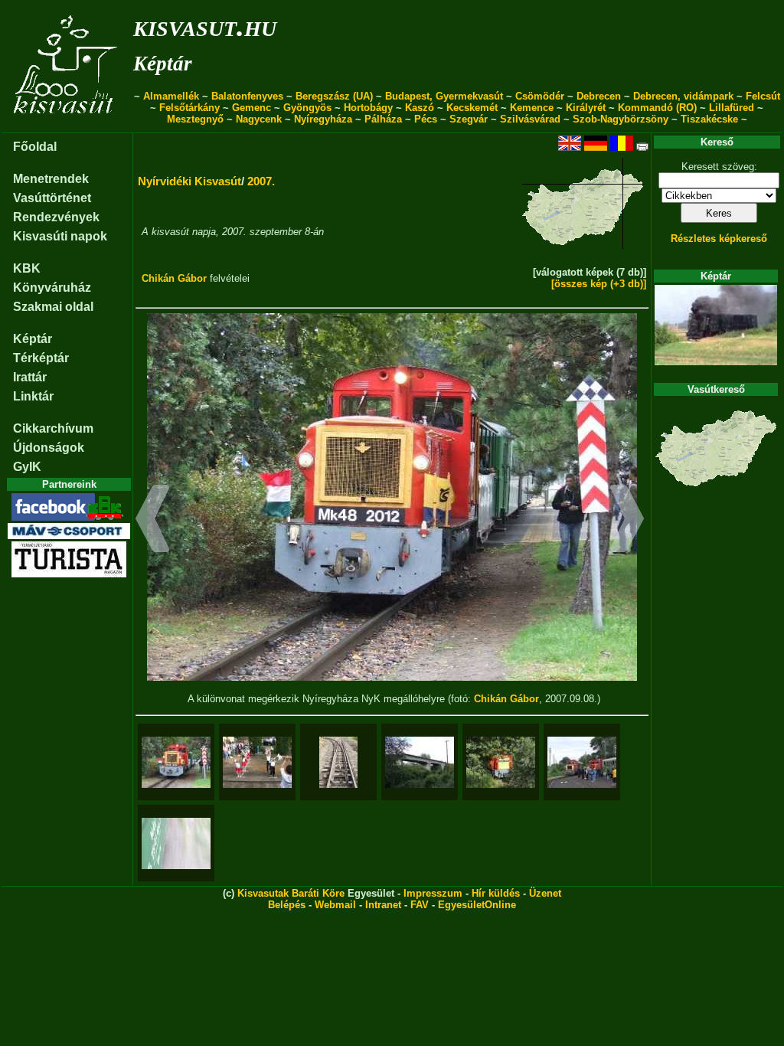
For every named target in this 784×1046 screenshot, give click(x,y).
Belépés (286, 904)
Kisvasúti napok (60, 236)
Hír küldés (496, 893)
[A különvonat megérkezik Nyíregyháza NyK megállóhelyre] (176, 762)
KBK (27, 268)
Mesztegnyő (195, 119)
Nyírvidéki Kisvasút (189, 181)
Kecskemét (472, 107)
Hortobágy (368, 107)
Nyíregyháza (323, 119)
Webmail (335, 904)
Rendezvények (56, 217)
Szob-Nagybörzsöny (620, 119)
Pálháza (383, 119)
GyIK (27, 466)
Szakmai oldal (53, 306)
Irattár (30, 377)
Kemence (532, 107)
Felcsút (763, 96)
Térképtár (41, 357)
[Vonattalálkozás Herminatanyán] (581, 762)
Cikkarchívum (53, 428)
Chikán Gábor (174, 278)
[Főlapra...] (67, 124)
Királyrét (586, 107)
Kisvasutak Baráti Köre (291, 893)
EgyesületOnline (477, 904)
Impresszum (432, 893)
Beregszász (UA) (334, 96)
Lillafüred (731, 107)
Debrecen (599, 96)
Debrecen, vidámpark (683, 96)
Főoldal (35, 146)
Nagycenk (259, 119)
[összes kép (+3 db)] (598, 283)
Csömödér (539, 96)
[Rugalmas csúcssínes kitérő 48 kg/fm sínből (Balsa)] (338, 762)
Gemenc (251, 107)
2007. (261, 181)
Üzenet (545, 893)
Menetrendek (51, 178)
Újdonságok (48, 447)
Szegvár (468, 119)
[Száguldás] (176, 843)
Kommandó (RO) (657, 107)
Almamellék (171, 96)
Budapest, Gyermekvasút (444, 96)
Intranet (383, 904)
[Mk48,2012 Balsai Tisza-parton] (500, 762)
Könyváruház (52, 287)
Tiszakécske (709, 119)
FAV (419, 904)
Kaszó (419, 107)
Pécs (425, 119)
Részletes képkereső (719, 238)
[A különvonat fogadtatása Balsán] (257, 762)
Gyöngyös (307, 107)
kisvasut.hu (204, 25)
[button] (153, 520)
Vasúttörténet (52, 197)
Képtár (162, 63)
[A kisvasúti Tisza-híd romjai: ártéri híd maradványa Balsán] (419, 762)
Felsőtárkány (189, 107)
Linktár (33, 396)
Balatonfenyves (247, 96)
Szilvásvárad (530, 119)
